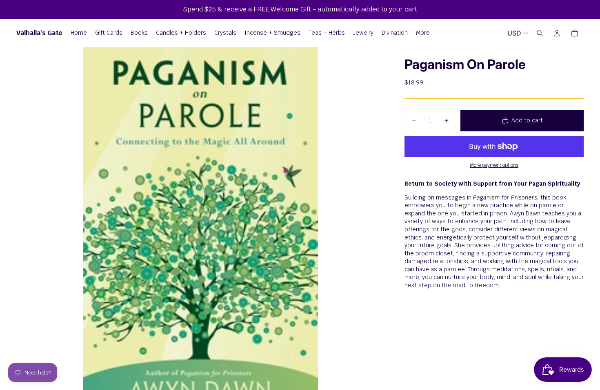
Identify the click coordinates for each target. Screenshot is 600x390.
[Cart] (575, 33)
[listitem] (423, 33)
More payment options (494, 165)
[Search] (540, 33)
